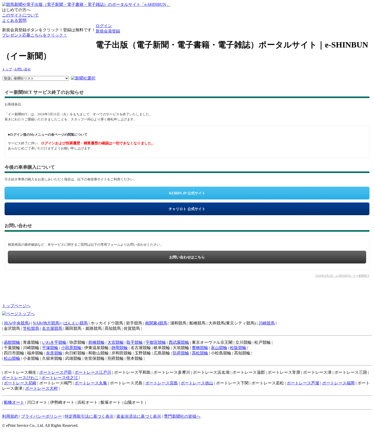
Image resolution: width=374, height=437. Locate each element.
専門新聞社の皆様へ (182, 416)
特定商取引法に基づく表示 (89, 416)
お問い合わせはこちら (187, 257)
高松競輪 (200, 353)
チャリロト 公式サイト (187, 209)
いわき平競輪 (54, 342)
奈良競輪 (54, 353)
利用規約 (10, 416)
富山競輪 (219, 348)
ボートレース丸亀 (91, 383)
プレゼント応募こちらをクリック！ (34, 35)
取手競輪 (134, 342)
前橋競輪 (96, 342)
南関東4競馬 (156, 323)
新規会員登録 (108, 31)
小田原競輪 (71, 348)
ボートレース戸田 (55, 372)
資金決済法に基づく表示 (138, 416)
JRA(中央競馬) (17, 323)
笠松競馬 (31, 328)
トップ (7, 69)
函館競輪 (12, 342)
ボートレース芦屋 (303, 383)
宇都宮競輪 (156, 342)
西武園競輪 (179, 342)
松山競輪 (12, 358)
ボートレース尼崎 (20, 383)
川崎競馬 (266, 323)
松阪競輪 (238, 348)
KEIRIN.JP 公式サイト (187, 193)
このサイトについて (20, 15)
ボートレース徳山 (197, 383)
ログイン (104, 26)
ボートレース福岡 (338, 383)
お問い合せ (22, 69)
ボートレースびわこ (20, 378)
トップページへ (16, 306)
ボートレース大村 (41, 388)
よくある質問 (14, 20)
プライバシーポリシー (41, 416)
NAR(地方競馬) (47, 323)
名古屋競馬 (52, 328)
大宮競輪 (115, 342)
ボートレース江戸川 (93, 372)
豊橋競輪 (200, 348)
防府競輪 (181, 353)
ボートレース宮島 (161, 383)
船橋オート (14, 402)
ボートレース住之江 (59, 378)
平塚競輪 (50, 348)
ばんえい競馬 (75, 323)
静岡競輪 (119, 348)
